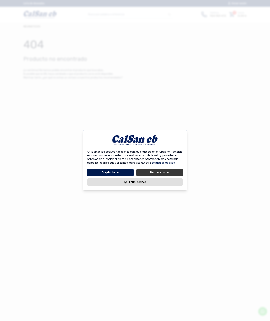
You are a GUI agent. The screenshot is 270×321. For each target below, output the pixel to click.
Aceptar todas (110, 172)
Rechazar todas (159, 172)
